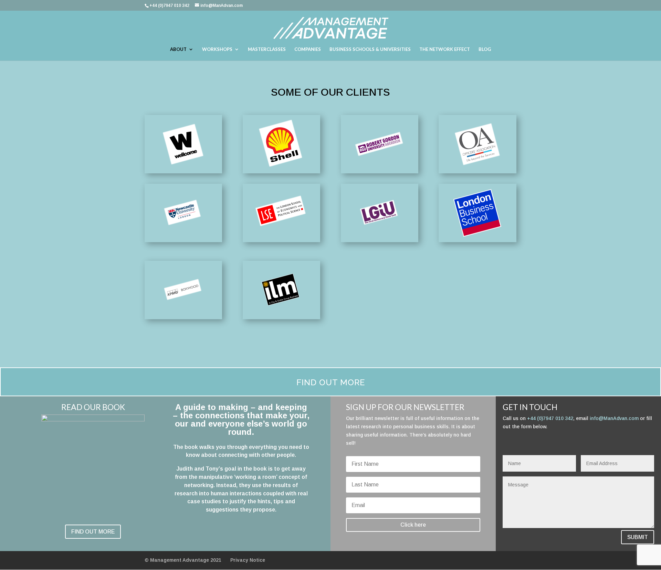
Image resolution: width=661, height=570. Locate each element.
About (178, 49)
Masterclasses (267, 49)
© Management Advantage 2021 (183, 560)
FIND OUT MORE (93, 532)
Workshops (217, 49)
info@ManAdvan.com (614, 418)
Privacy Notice (247, 560)
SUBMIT (637, 537)
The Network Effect (444, 49)
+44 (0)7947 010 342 (550, 418)
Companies (307, 49)
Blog (485, 49)
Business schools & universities (370, 49)
